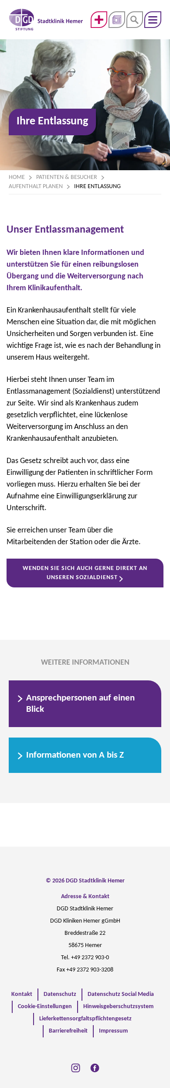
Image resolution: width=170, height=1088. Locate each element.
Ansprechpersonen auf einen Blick (80, 703)
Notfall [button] (99, 19)
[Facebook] (95, 1068)
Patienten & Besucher (66, 177)
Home (17, 177)
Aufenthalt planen (36, 186)
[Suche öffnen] (134, 19)
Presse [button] (117, 19)
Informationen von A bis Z (75, 755)
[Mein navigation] (152, 19)
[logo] (46, 20)
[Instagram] (76, 1068)
